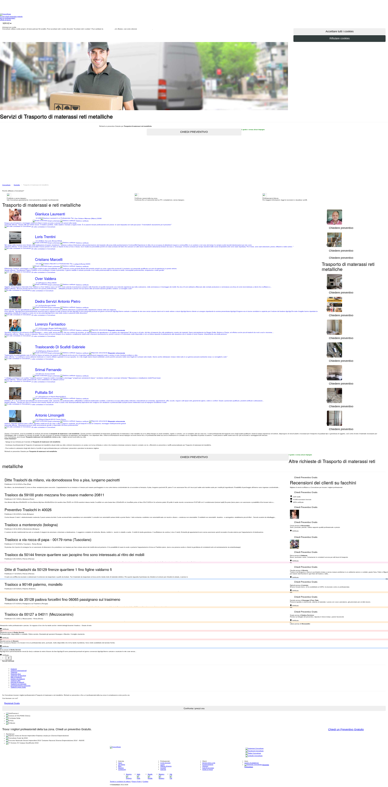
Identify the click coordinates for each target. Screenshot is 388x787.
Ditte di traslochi (16, 677)
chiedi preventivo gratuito (14, 16)
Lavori (162, 764)
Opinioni (205, 766)
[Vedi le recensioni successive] (8, 658)
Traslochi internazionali (19, 670)
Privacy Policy (137, 781)
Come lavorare (165, 763)
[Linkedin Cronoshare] (254, 756)
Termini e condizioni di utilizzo (120, 781)
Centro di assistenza (251, 763)
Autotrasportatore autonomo (20, 685)
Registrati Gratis (12, 703)
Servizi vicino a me (208, 763)
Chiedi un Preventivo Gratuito (346, 729)
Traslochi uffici (15, 680)
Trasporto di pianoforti (18, 675)
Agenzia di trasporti (17, 682)
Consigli (163, 768)
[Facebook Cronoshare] (255, 751)
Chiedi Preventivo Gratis (305, 477)
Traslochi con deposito (18, 684)
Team (120, 763)
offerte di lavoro (5, 20)
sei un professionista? (7, 18)
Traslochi (14, 669)
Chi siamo (121, 764)
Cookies (145, 781)
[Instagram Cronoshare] (255, 749)
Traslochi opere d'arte (18, 687)
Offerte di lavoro (166, 766)
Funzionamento (207, 764)
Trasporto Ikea (16, 674)
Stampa (121, 768)
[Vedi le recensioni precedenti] (2, 658)
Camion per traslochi (18, 679)
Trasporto (14, 672)
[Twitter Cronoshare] (253, 753)
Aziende (163, 769)
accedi (2, 16)
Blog (119, 766)
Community (122, 769)
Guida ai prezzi (207, 769)
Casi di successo (208, 768)
